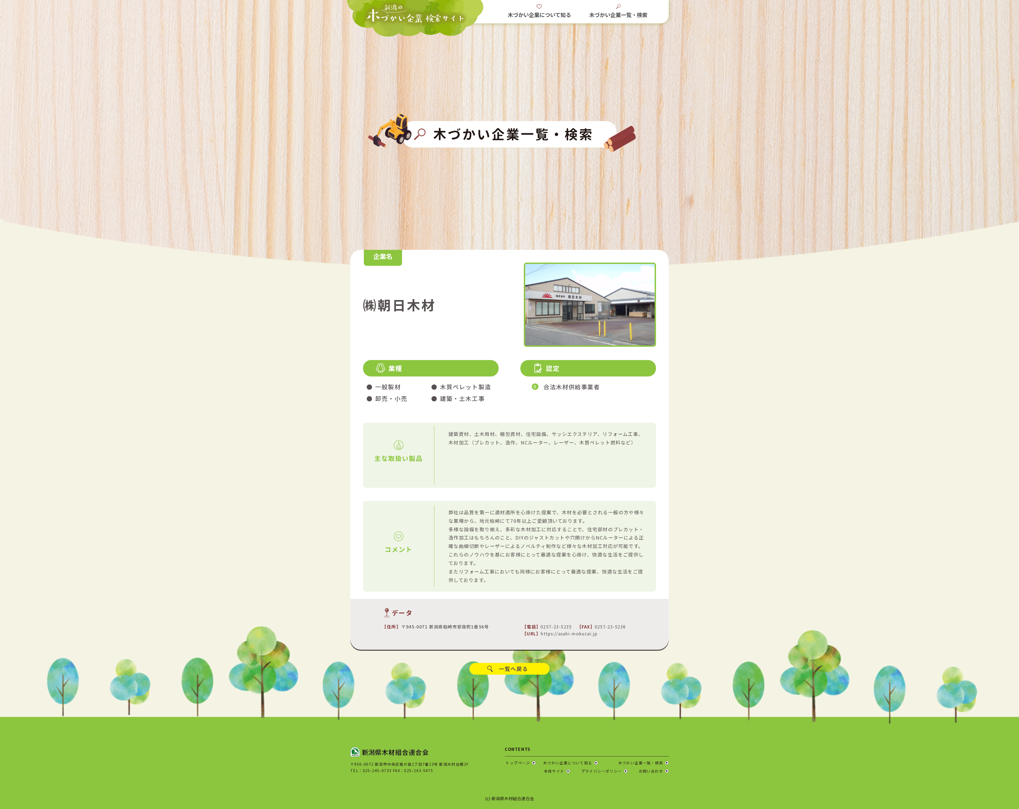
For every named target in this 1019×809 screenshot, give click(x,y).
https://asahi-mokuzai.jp (569, 633)
